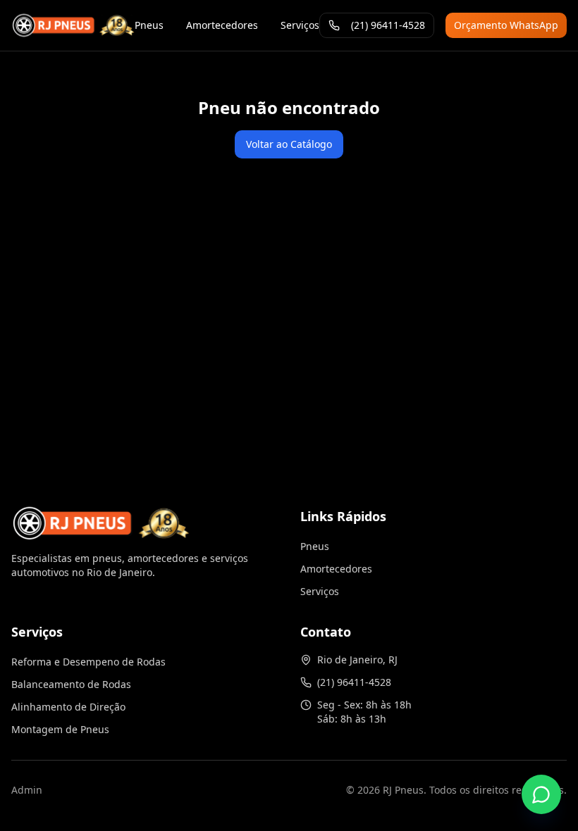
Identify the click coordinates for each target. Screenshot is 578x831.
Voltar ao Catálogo (289, 144)
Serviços (300, 25)
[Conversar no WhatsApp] (541, 794)
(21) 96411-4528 (388, 25)
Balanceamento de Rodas (71, 684)
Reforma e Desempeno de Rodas (88, 661)
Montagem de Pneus (60, 729)
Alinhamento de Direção (68, 706)
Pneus (149, 25)
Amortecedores (222, 25)
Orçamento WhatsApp (506, 25)
